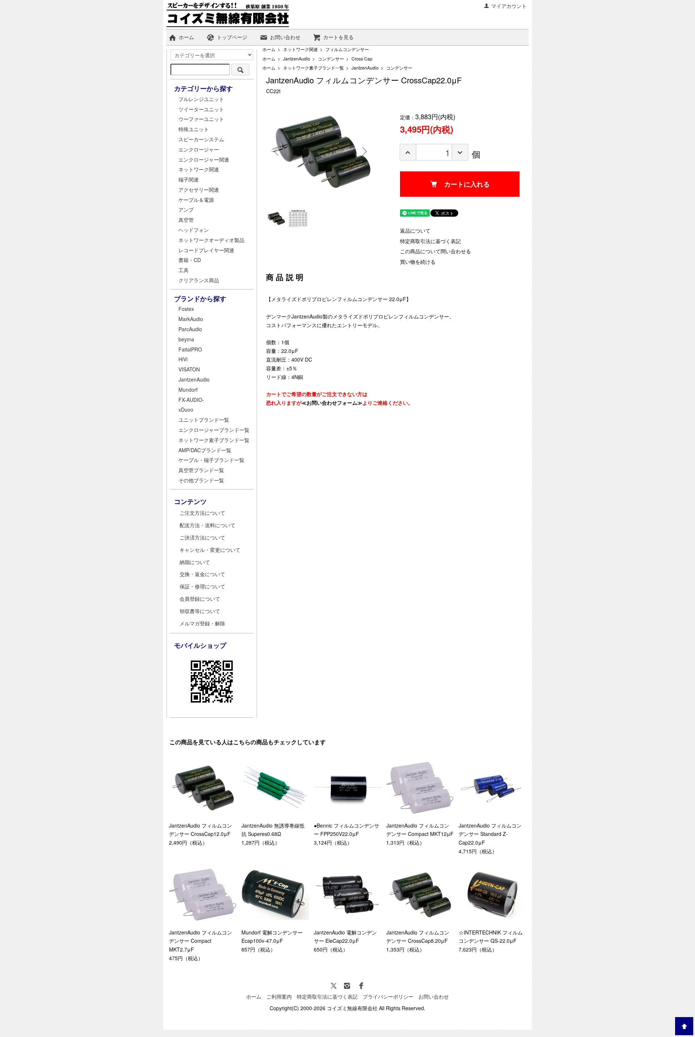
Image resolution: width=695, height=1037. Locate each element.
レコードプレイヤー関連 (206, 250)
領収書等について (200, 611)
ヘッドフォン (193, 229)
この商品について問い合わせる (435, 251)
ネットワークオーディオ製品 (211, 239)
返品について (415, 230)
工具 (183, 270)
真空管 (186, 219)
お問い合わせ (285, 37)
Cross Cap (361, 58)
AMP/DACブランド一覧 (204, 450)
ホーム (186, 37)
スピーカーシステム (201, 139)
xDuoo (185, 409)
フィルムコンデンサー (347, 49)
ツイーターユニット (201, 109)
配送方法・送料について (207, 525)
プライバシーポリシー (388, 996)
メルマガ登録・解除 (202, 623)
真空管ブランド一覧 (201, 470)
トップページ (232, 37)
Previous (276, 151)
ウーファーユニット (201, 118)
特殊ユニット (193, 129)
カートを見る (338, 37)
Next (363, 151)
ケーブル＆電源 (196, 199)
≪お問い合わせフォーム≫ (332, 402)
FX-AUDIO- (191, 399)
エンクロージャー (198, 149)
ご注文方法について (202, 512)
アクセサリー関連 (198, 189)
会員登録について (200, 598)
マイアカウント (509, 5)
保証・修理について (202, 586)
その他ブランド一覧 (201, 480)
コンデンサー (331, 58)
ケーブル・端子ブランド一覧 (211, 459)
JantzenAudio (296, 58)
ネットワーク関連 (300, 49)
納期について (195, 562)
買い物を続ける (417, 261)
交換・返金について (202, 574)
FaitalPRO (190, 349)
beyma (186, 339)
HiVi (183, 359)
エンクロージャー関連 (203, 159)
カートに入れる (467, 184)
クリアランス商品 (198, 280)
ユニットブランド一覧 (203, 419)
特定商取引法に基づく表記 (430, 241)
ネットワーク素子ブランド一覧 (313, 67)
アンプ (186, 209)
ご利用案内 (279, 996)
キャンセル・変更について (210, 549)
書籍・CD (189, 259)
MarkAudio (190, 318)
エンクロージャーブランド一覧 (213, 429)
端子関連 (188, 179)
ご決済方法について (202, 537)
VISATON (189, 369)
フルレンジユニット (201, 99)
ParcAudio (190, 329)
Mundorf (188, 389)
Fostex (186, 308)
